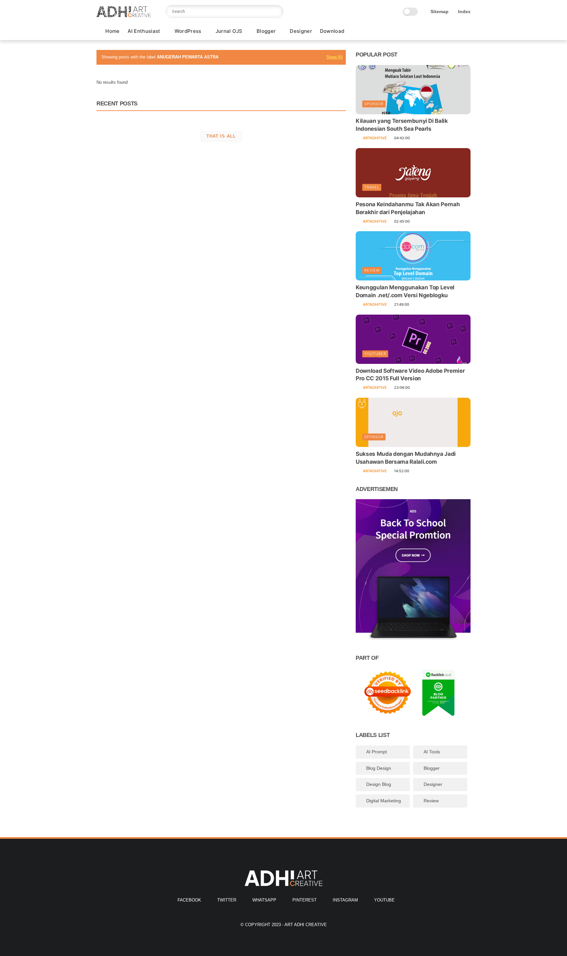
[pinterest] (446, 31)
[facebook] (414, 31)
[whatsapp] (435, 31)
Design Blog (378, 784)
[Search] (277, 11)
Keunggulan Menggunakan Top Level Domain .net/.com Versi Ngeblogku (405, 291)
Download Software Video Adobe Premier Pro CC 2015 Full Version (410, 374)
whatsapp (264, 900)
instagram (345, 900)
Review (372, 270)
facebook (189, 900)
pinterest (304, 900)
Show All (334, 57)
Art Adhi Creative (305, 924)
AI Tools (432, 751)
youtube (384, 900)
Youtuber (375, 353)
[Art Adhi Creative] (123, 15)
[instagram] (456, 31)
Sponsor (374, 104)
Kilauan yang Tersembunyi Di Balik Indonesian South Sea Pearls (402, 125)
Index (464, 11)
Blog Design (378, 768)
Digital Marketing (383, 800)
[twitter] (425, 31)
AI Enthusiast (144, 31)
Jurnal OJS (229, 31)
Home (112, 31)
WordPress (188, 31)
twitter (226, 900)
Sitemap (439, 11)
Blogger (266, 31)
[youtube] (467, 31)
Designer (301, 31)
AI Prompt (376, 751)
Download (332, 31)
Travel (371, 187)
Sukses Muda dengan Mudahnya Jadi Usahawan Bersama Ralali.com (406, 458)
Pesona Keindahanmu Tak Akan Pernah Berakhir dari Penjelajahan (408, 208)
